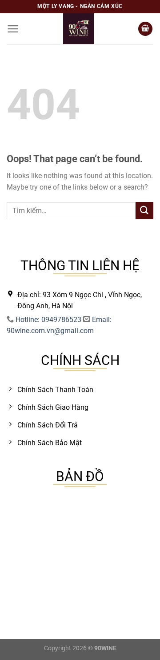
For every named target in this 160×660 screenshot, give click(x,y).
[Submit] (144, 210)
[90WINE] (78, 28)
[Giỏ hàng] (145, 29)
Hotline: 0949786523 (48, 319)
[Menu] (13, 29)
